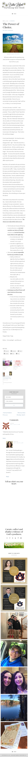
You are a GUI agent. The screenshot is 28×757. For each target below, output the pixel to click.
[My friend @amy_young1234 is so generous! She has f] (14, 735)
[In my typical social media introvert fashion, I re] (14, 571)
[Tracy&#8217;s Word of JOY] (7, 363)
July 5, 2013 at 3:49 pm (18, 442)
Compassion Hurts (16, 366)
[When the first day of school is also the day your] (14, 625)
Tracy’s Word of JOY (6, 366)
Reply (4, 438)
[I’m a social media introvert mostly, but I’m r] (14, 680)
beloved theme (14, 755)
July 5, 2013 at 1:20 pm (15, 424)
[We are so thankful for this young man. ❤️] (14, 598)
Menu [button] (15, 13)
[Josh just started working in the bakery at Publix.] (14, 653)
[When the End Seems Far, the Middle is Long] (7, 373)
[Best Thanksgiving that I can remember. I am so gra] (14, 708)
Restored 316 (23, 755)
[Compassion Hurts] (18, 363)
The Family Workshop (8, 30)
